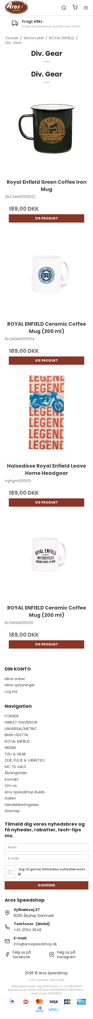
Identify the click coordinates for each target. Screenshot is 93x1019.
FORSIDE (12, 716)
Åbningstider (16, 772)
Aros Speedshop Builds (25, 792)
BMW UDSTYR (16, 734)
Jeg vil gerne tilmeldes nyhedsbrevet (51, 869)
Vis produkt (46, 218)
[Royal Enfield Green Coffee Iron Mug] (46, 132)
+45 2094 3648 (27, 929)
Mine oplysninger (20, 685)
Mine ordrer (15, 678)
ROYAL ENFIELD (17, 741)
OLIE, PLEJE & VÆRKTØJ (25, 760)
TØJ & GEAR (15, 754)
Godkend (46, 885)
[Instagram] (51, 955)
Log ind (11, 691)
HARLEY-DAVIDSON (21, 722)
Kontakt (12, 779)
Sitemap (12, 810)
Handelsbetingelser (22, 804)
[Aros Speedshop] (16, 8)
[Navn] (46, 847)
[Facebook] (7, 955)
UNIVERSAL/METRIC (21, 728)
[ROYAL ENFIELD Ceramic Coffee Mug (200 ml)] (46, 274)
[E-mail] (46, 858)
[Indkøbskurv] (75, 8)
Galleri (10, 798)
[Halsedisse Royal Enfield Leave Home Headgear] (46, 416)
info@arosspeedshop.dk (35, 944)
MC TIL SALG (15, 766)
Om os (11, 785)
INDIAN (10, 747)
